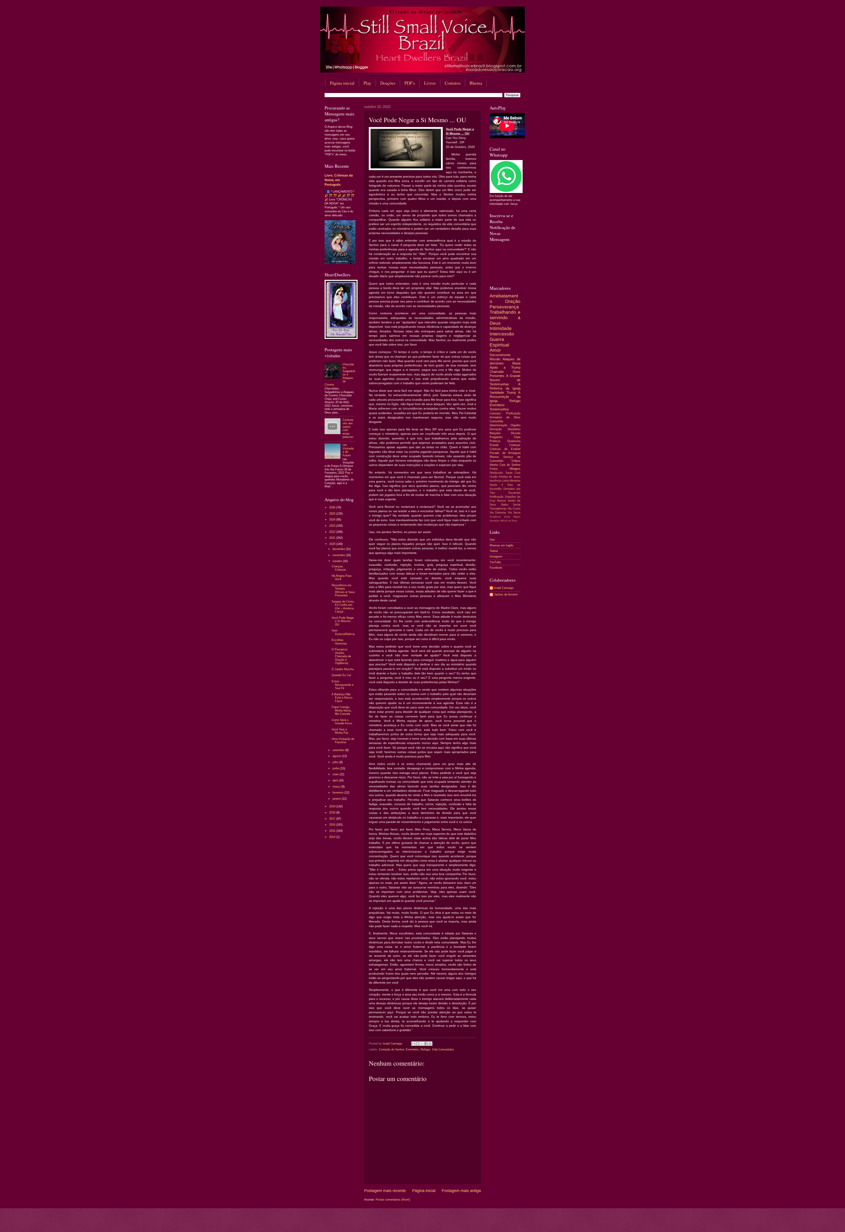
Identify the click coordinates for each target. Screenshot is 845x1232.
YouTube (495, 562)
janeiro (337, 798)
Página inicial (342, 83)
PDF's (409, 83)
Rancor (501, 500)
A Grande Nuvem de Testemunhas (505, 380)
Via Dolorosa (498, 512)
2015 (332, 830)
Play (367, 83)
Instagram (496, 556)
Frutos (494, 468)
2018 (332, 812)
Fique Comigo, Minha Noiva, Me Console (342, 710)
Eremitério (412, 1049)
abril (335, 780)
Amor (495, 350)
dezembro (339, 549)
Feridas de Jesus (509, 476)
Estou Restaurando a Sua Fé (342, 685)
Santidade (497, 392)
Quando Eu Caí (341, 675)
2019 (332, 806)
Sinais (493, 485)
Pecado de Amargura (505, 453)
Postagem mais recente (385, 1190)
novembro (339, 555)
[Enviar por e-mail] (413, 1043)
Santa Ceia (513, 472)
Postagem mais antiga (461, 1190)
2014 (332, 837)
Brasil (507, 516)
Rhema (476, 83)
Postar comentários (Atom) (393, 1199)
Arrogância (495, 516)
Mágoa (516, 516)
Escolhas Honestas (339, 641)
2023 (332, 525)
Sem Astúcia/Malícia (343, 632)
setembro (338, 750)
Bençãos (495, 433)
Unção (494, 476)
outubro (337, 561)
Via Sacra (514, 512)
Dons (516, 371)
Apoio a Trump (505, 367)
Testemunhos (499, 409)
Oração (512, 301)
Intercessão (502, 333)
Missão (495, 359)
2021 (332, 537)
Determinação (498, 425)
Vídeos (515, 460)
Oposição (494, 520)
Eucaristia (514, 492)
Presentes (497, 376)
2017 (332, 818)
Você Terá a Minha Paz (340, 731)
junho (336, 768)
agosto (337, 756)
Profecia (495, 441)
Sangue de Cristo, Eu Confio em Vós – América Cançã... (343, 606)
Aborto (494, 464)
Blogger (458, 1223)
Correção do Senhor (391, 1049)
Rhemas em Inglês (502, 545)
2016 (332, 824)
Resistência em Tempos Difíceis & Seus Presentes (343, 590)
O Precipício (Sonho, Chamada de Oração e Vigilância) (341, 656)
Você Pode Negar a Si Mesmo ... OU (343, 621)
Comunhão (496, 421)
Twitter (494, 551)
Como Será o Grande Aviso (342, 721)
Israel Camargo (503, 588)
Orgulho (515, 425)
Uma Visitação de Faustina (343, 740)
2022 (332, 531)
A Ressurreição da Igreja (505, 397)
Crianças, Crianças (339, 568)
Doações (387, 83)
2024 (332, 519)
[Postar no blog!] (417, 1043)
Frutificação (496, 496)
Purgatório (496, 437)
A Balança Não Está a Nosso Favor (342, 698)
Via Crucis (514, 508)
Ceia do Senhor (510, 464)
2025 (332, 513)
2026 (332, 507)
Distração (496, 429)
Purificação (513, 413)
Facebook (496, 567)
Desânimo (514, 429)
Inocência (495, 480)
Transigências (498, 508)
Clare (517, 437)
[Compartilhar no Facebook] (426, 1043)
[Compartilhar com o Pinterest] (430, 1043)
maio (336, 774)
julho (335, 762)
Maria (516, 363)
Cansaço (495, 413)
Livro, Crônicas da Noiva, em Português (339, 179)
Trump (511, 392)
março (336, 786)
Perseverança (504, 306)
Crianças (514, 445)
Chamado (497, 371)
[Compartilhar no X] (422, 1043)
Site (492, 539)
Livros (430, 83)
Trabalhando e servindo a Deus (505, 317)
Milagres (515, 468)
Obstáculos (496, 472)
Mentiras (515, 480)
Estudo (494, 445)
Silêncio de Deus (508, 520)
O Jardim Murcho (343, 669)
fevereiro (338, 792)
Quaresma (513, 441)
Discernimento (500, 355)
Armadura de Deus (505, 417)
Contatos (453, 83)
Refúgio (425, 1049)
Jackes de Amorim (506, 594)
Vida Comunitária (443, 1049)
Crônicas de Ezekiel (505, 449)
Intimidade (501, 328)
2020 (332, 544)
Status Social (511, 504)
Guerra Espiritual (499, 342)
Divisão (515, 433)
